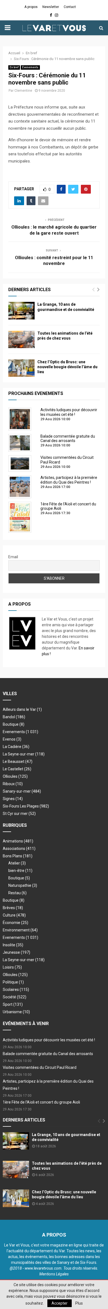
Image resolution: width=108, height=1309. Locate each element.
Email (13, 557)
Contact (70, 7)
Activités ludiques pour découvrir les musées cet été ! (49, 1040)
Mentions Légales (54, 1274)
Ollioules (15, 776)
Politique (13, 982)
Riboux (13, 784)
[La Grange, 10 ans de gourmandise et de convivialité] (21, 310)
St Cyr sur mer (19, 813)
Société (14, 997)
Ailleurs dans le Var (22, 709)
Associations (19, 848)
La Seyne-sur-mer (24, 754)
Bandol (14, 717)
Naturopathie (22, 885)
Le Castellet (17, 769)
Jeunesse (16, 952)
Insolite (13, 945)
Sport (13, 1004)
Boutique (13, 724)
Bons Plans (17, 856)
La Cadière (16, 746)
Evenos (12, 739)
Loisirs (12, 967)
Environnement (20, 930)
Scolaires (16, 989)
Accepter (60, 1303)
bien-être (20, 870)
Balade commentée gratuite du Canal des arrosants (48, 1053)
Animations (18, 841)
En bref (14, 67)
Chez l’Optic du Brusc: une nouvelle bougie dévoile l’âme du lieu (67, 367)
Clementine (23, 91)
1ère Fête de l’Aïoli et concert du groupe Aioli (41, 1102)
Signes (13, 798)
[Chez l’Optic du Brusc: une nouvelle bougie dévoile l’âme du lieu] (21, 368)
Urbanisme (16, 1012)
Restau (17, 893)
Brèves (13, 908)
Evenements (30, 67)
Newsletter (50, 7)
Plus (79, 1303)
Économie (15, 922)
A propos (31, 7)
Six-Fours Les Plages (26, 806)
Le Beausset (17, 761)
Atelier (17, 863)
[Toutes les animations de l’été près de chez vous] (21, 339)
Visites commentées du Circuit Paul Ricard (39, 1067)
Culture (14, 915)
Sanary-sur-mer (22, 791)
